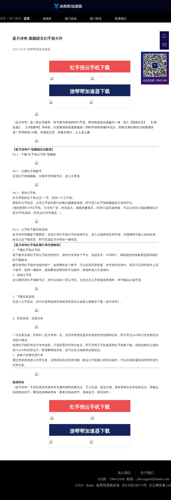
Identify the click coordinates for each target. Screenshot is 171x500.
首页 (26, 18)
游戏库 (47, 18)
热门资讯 (96, 18)
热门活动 (71, 18)
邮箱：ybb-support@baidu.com (148, 479)
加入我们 (124, 473)
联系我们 (121, 18)
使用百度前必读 (107, 485)
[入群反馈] (164, 35)
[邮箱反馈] (164, 45)
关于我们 (147, 473)
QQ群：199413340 (111, 479)
